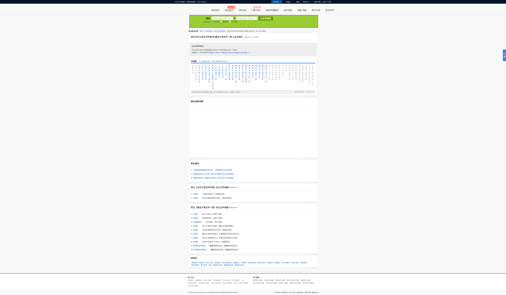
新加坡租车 (195, 265)
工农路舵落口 (219, 71)
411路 (195, 214)
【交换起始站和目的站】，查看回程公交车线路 (212, 170)
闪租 (209, 265)
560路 (195, 198)
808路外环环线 (200, 250)
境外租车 (215, 10)
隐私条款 (300, 292)
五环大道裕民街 (206, 72)
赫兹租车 (199, 280)
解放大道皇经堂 (232, 72)
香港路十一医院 (293, 72)
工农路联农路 (222, 71)
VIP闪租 (242, 10)
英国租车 (277, 263)
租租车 (178, 9)
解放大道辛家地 (239, 72)
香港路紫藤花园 (289, 72)
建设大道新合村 (256, 72)
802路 (195, 242)
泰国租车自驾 (239, 265)
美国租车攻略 (257, 280)
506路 (195, 218)
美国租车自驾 (217, 265)
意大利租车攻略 (258, 283)
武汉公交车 (209, 263)
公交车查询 (208, 31)
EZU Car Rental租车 (241, 283)
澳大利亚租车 (227, 263)
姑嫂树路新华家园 (303, 73)
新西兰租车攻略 (295, 283)
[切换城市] (206, 22)
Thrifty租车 (236, 280)
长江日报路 (283, 70)
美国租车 (218, 263)
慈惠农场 (192, 69)
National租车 (192, 283)
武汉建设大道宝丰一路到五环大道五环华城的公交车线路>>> (228, 53)
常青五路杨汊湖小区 (313, 75)
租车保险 (288, 10)
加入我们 (292, 292)
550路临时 (197, 222)
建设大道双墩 (259, 71)
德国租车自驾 (228, 265)
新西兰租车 (262, 263)
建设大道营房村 (263, 72)
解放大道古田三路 (243, 73)
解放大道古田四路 (246, 73)
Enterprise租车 (204, 283)
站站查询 (216, 22)
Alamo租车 (207, 280)
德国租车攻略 (305, 280)
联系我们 (285, 292)
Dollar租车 (227, 280)
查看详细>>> (233, 187)
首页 (201, 31)
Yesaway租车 (216, 283)
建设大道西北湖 (276, 72)
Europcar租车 (227, 283)
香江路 (286, 68)
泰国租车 (304, 263)
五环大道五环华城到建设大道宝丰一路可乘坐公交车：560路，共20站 (216, 92)
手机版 (288, 2)
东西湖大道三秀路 (209, 73)
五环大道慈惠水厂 (196, 73)
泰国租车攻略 (280, 280)
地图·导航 (301, 10)
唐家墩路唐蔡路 (296, 72)
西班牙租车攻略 (308, 283)
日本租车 (244, 263)
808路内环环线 (199, 246)
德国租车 (236, 263)
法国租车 (270, 263)
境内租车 (229, 10)
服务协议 (315, 292)
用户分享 (316, 10)
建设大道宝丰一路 (266, 73)
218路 (195, 194)
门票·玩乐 (256, 10)
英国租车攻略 (283, 283)
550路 (195, 226)
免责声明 (307, 292)
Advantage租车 (193, 286)
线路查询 (225, 22)
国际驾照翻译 (272, 10)
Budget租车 (217, 280)
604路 (195, 238)
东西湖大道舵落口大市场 (212, 77)
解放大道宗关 (253, 71)
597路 (195, 234)
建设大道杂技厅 (279, 72)
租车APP (329, 10)
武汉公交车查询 (219, 31)
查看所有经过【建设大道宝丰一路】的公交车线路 (213, 178)
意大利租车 (286, 263)
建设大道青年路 (273, 72)
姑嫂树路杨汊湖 (306, 72)
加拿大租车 (295, 263)
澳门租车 (204, 265)
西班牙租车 (252, 263)
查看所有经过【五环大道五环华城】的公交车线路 (213, 174)
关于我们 (277, 292)
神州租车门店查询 (197, 263)
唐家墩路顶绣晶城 (299, 73)
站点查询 (234, 22)
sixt (243, 280)
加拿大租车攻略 (271, 283)
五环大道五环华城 (199, 73)
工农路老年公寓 (216, 72)
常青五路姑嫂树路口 (309, 75)
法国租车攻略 (269, 280)
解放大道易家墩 (229, 72)
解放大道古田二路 (236, 73)
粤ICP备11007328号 (230, 292)
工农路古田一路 (226, 72)
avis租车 (191, 280)
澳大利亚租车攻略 (293, 280)
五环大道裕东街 (202, 72)
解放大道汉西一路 (249, 73)
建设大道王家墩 (269, 72)
